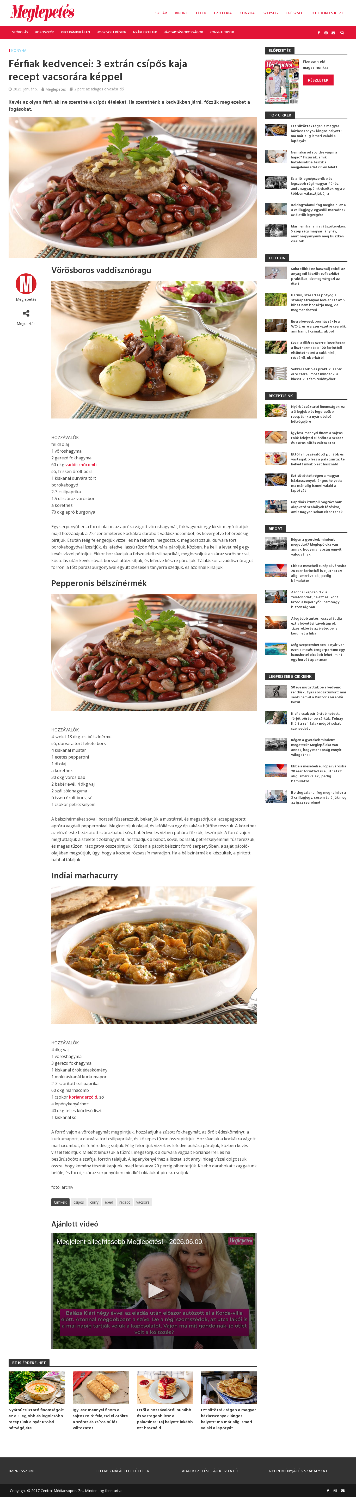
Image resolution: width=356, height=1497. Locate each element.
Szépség (270, 12)
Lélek (201, 12)
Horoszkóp (44, 32)
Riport (181, 12)
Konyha (247, 12)
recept (124, 1202)
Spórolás (20, 32)
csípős (78, 1202)
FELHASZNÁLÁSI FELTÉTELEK (122, 1470)
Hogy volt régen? (111, 32)
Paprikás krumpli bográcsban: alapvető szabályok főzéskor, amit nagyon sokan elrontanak (316, 507)
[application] (154, 1291)
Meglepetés (55, 89)
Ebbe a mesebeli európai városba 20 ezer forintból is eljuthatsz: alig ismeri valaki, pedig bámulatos (318, 573)
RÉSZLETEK (318, 80)
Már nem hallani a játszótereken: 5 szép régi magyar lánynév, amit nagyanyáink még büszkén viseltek (318, 234)
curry (94, 1202)
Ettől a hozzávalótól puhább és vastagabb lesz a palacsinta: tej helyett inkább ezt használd (165, 1419)
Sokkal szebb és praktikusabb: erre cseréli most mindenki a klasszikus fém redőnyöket (316, 374)
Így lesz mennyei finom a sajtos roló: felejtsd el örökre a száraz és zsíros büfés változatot (100, 1419)
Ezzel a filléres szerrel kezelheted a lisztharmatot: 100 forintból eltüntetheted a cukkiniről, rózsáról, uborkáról (318, 350)
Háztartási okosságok (183, 32)
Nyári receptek (145, 32)
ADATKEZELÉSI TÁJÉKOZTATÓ (210, 1470)
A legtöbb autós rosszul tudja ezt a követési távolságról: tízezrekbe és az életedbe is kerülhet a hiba (316, 626)
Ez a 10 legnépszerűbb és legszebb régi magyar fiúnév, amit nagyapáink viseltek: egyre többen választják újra (318, 186)
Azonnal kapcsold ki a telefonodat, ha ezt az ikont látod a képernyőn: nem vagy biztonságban (315, 600)
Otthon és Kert (327, 12)
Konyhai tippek (222, 32)
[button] (154, 1290)
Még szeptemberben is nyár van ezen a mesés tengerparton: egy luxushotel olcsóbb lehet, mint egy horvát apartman (318, 652)
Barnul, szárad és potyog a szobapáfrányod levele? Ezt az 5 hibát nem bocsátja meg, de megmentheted (318, 303)
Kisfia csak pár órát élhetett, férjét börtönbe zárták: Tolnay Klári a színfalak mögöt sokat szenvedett (317, 721)
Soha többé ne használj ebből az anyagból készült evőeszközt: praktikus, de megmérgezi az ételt (318, 276)
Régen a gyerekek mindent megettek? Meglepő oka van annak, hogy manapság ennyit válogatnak (316, 547)
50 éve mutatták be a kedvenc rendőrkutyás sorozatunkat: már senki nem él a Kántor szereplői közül (319, 695)
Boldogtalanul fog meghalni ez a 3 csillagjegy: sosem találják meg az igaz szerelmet (319, 797)
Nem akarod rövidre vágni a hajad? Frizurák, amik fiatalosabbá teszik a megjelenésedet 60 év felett (314, 160)
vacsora (143, 1202)
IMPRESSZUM (21, 1470)
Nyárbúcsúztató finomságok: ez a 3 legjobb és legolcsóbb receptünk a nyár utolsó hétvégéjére (36, 1419)
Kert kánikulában (75, 32)
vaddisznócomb (81, 464)
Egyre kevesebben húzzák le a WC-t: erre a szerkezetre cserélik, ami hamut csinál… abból (319, 326)
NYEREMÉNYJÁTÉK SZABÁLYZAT (298, 1470)
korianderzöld (83, 1097)
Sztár (161, 12)
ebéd (109, 1202)
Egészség (295, 12)
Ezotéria (223, 12)
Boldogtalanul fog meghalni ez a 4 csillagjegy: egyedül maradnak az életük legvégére (318, 210)
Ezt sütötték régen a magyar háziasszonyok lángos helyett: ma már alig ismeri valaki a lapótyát (228, 1419)
